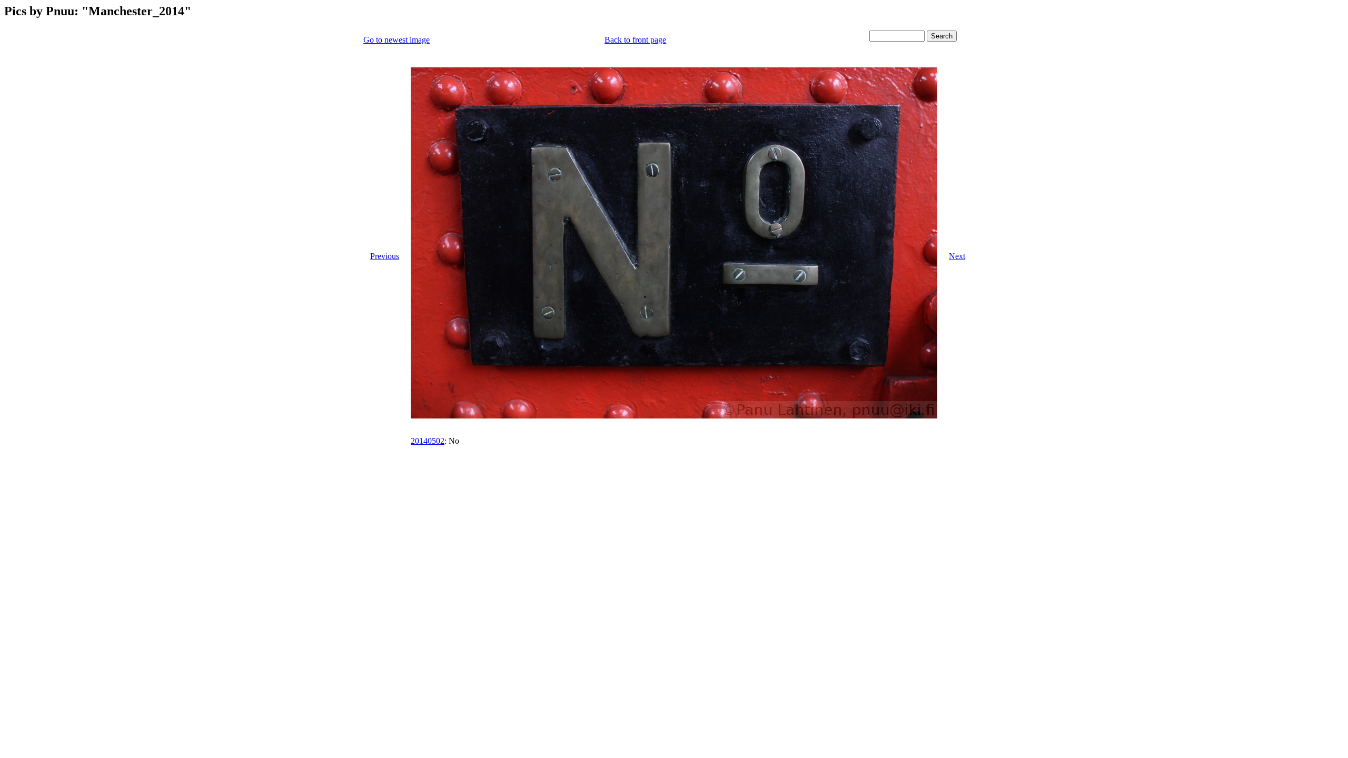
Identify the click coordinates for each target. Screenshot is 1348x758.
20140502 (427, 440)
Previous (384, 256)
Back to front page (635, 39)
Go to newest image (396, 39)
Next (957, 256)
